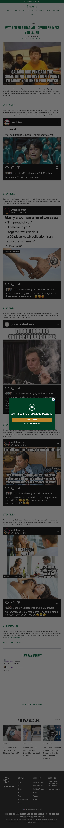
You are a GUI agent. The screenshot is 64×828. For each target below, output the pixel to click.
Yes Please (32, 419)
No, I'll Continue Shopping (32, 423)
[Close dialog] (53, 399)
